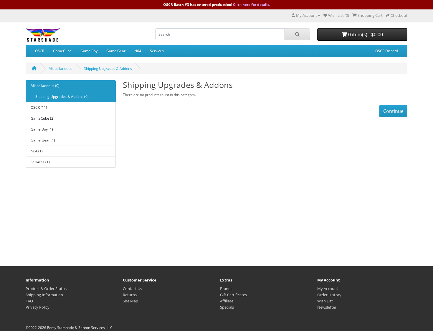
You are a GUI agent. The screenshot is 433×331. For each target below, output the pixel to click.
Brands (226, 288)
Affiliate (226, 301)
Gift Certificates (233, 294)
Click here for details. (251, 4)
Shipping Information (44, 294)
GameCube (62, 50)
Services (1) (40, 161)
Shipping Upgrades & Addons (108, 68)
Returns (130, 294)
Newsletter (326, 307)
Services (157, 50)
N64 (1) (37, 151)
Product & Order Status (46, 288)
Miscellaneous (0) (45, 85)
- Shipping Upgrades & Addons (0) (60, 96)
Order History (329, 294)
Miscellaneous (60, 68)
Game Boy (88, 50)
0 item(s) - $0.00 (365, 34)
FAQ (29, 301)
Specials (227, 307)
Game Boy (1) (42, 129)
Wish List (325, 301)
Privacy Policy (37, 307)
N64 (137, 50)
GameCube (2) (42, 118)
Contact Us (132, 288)
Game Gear (115, 50)
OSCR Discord (386, 50)
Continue (393, 111)
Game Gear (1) (43, 140)
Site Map (130, 301)
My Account (327, 288)
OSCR (39, 50)
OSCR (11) (39, 107)
